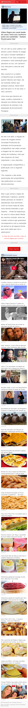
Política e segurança (11, 704)
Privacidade (22, 704)
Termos (17, 704)
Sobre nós (3, 704)
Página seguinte (14, 249)
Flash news (23, 1)
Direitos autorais (4, 705)
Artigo (17, 1)
